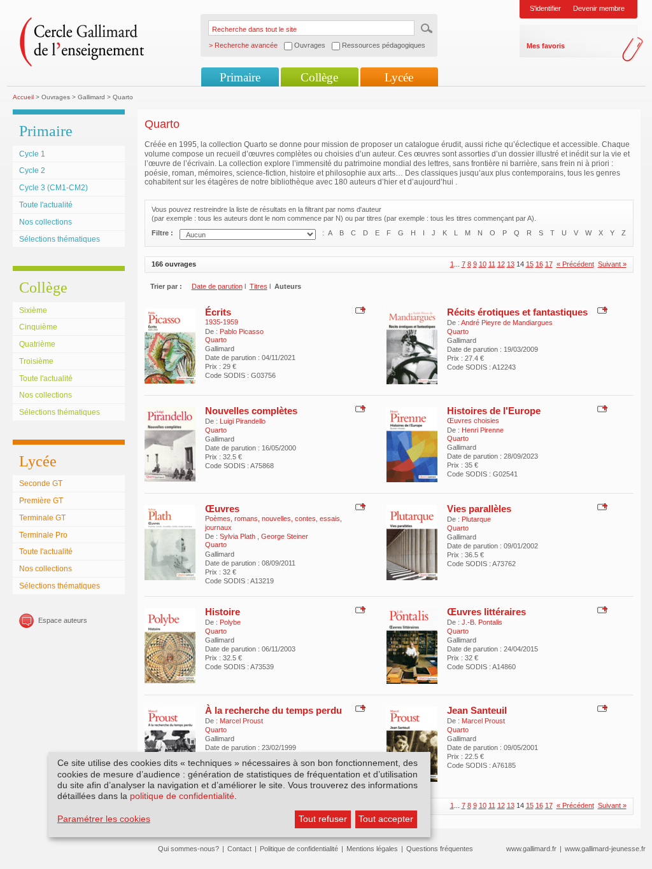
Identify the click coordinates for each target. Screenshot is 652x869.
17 (549, 264)
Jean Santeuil (477, 710)
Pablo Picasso (242, 331)
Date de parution (217, 286)
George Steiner (284, 536)
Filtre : (162, 233)
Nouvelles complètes (251, 410)
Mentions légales (372, 848)
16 (539, 264)
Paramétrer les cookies (103, 819)
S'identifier (545, 8)
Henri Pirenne (483, 430)
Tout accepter (385, 819)
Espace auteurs (62, 620)
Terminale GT (42, 517)
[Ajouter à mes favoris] (358, 309)
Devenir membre (599, 8)
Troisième (36, 361)
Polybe (230, 622)
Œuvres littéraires (486, 611)
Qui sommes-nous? (188, 848)
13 (510, 264)
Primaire (240, 77)
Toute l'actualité (46, 204)
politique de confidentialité (182, 796)
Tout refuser (323, 819)
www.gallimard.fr (531, 848)
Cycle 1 (32, 153)
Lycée (399, 77)
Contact (239, 848)
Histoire (222, 611)
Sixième (33, 310)
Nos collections (45, 222)
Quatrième (37, 344)
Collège (319, 77)
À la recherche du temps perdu (273, 710)
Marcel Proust (241, 721)
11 (491, 264)
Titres (258, 286)
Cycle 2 (32, 170)
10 (482, 264)
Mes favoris (546, 46)
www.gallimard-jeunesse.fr (605, 848)
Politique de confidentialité (299, 848)
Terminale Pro (43, 535)
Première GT (41, 500)
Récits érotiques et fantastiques (517, 312)
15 (530, 264)
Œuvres (222, 508)
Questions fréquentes (439, 848)
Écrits (218, 312)
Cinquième (38, 327)
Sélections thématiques (59, 239)
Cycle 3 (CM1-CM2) (53, 187)
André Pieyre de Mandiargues (507, 322)
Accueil (23, 97)
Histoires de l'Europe (494, 410)
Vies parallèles (479, 508)
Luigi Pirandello (243, 421)
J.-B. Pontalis (482, 622)
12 (501, 264)
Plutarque (476, 519)
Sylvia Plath (238, 536)
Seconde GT (40, 483)
